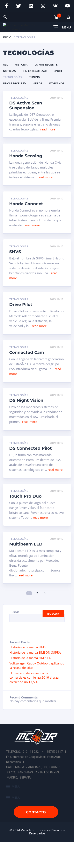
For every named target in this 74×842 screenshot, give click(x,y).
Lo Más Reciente (46, 64)
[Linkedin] (31, 6)
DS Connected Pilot (30, 448)
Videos (37, 83)
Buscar (14, 612)
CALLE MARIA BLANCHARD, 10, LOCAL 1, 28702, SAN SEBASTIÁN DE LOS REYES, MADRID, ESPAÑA (34, 772)
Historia (21, 64)
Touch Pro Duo (25, 496)
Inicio (7, 37)
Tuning (34, 77)
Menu (66, 27)
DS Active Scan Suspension (25, 105)
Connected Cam (26, 352)
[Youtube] (68, 6)
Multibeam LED (26, 544)
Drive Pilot (20, 304)
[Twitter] (19, 6)
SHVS (15, 251)
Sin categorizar (35, 71)
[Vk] (55, 6)
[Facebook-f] (6, 6)
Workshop (56, 83)
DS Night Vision (26, 400)
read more (47, 129)
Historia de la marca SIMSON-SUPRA (35, 652)
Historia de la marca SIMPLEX (30, 658)
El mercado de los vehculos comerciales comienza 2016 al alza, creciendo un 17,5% (34, 677)
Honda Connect (26, 203)
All (5, 64)
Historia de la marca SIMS (27, 647)
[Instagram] (43, 6)
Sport (58, 71)
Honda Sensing (25, 155)
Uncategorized (14, 83)
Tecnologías (12, 77)
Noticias (9, 71)
